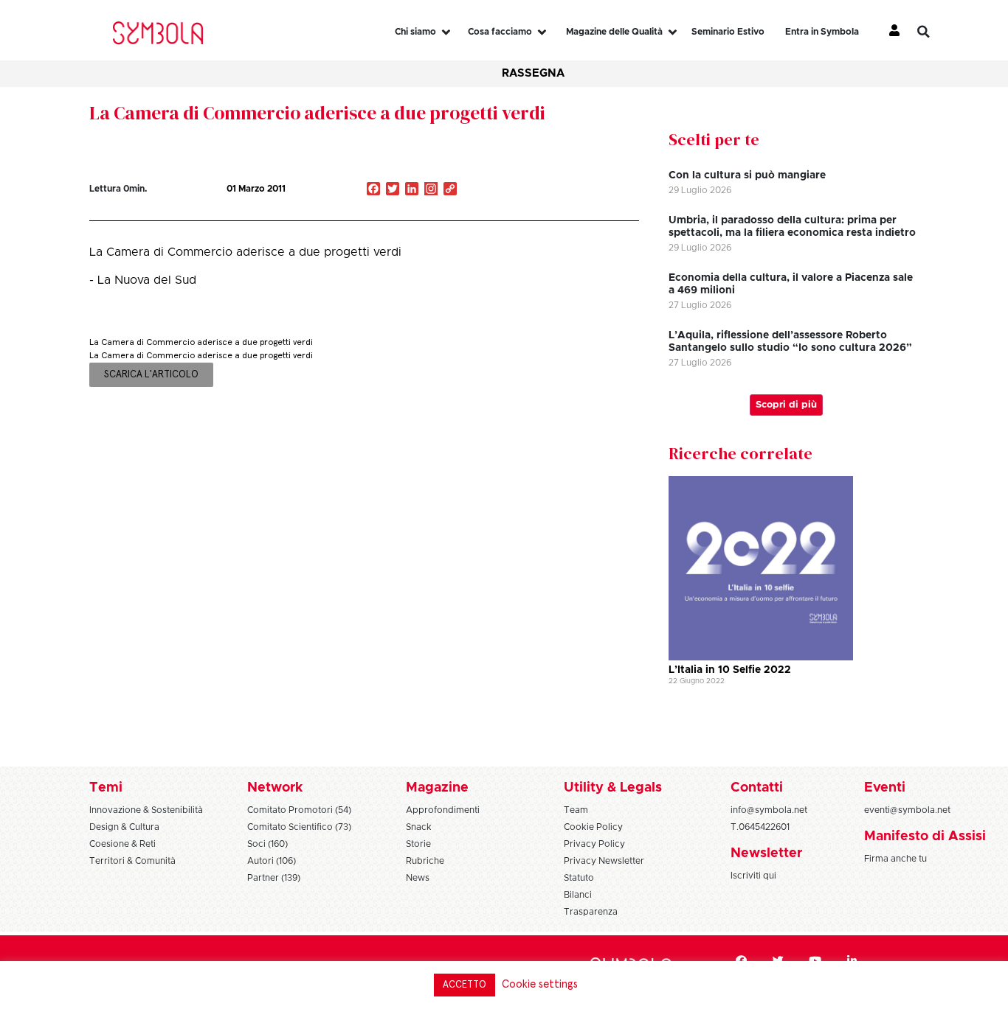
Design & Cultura (124, 827)
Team (576, 810)
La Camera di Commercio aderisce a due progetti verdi (317, 112)
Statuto (579, 877)
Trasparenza (591, 911)
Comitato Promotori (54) (299, 810)
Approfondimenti (443, 810)
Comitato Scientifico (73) (299, 827)
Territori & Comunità (132, 860)
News (417, 877)
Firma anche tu (895, 858)
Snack (419, 827)
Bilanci (578, 894)
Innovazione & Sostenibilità (146, 810)
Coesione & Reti (122, 843)
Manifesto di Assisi (925, 836)
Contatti (757, 788)
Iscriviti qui (753, 875)
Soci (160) (267, 843)
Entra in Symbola (822, 31)
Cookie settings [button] (540, 984)
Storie (418, 843)
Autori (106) (271, 860)
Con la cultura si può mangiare (747, 175)
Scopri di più (786, 405)
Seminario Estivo (727, 31)
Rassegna (533, 73)
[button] (934, 32)
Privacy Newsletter (604, 860)
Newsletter (766, 853)
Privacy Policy (594, 843)
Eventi (884, 788)
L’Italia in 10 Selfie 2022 (730, 670)
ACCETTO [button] (464, 985)
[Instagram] (431, 190)
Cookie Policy (593, 827)
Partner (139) (273, 877)
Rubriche (425, 860)
